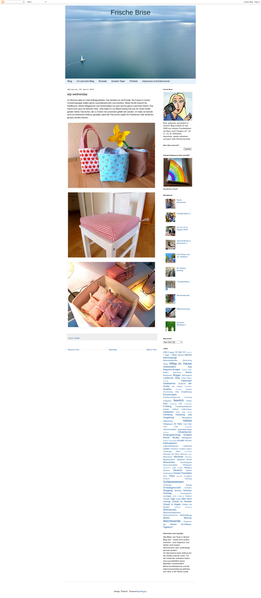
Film (165, 403)
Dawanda (182, 384)
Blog (70, 81)
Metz (190, 454)
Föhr (180, 404)
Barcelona (177, 372)
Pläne (172, 476)
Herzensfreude (183, 295)
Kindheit (188, 435)
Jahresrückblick (169, 429)
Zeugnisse (188, 521)
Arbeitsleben (169, 366)
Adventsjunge (170, 357)
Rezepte (103, 81)
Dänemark (186, 380)
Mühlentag (188, 457)
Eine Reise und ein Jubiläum (183, 255)
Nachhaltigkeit (186, 462)
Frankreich (188, 404)
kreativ (77, 338)
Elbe (177, 392)
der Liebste (177, 386)
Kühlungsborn (170, 443)
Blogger (177, 375)
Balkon (166, 372)
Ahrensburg (187, 360)
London (182, 449)
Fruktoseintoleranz (184, 406)
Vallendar (178, 507)
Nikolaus (188, 468)
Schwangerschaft (172, 487)
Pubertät (179, 476)
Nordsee (166, 470)
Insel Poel (170, 427)
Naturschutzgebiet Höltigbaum (177, 465)
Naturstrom (167, 468)
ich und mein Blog (85, 81)
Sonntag (167, 493)
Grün (178, 412)
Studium (188, 496)
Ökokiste (177, 470)
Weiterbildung (186, 515)
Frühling (167, 406)
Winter (166, 518)
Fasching (188, 397)
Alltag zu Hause (180, 363)
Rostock (166, 479)
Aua (190, 366)
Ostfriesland (168, 473)
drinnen (189, 389)
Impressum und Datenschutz (156, 81)
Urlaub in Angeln (172, 504)
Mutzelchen (169, 462)
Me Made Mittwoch (179, 454)
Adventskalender (170, 360)
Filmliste (134, 81)
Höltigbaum (168, 424)
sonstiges (167, 496)
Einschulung (168, 392)
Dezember (188, 386)
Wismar (188, 518)
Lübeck (189, 449)
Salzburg (188, 479)
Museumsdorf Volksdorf (174, 459)
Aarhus (181, 355)
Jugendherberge (184, 429)
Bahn (190, 369)
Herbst (187, 420)
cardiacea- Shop (171, 378)
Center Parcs (186, 378)
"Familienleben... (184, 282)
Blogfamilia (167, 375)
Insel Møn (187, 424)
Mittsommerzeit (183, 309)
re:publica (188, 476)
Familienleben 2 (183, 213)
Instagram (188, 427)
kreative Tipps (118, 81)
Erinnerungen (170, 394)
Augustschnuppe (171, 369)
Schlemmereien (173, 482)
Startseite (113, 350)
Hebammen (168, 421)
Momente (178, 456)
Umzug (166, 501)
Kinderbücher (185, 432)
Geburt (175, 409)
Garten (166, 409)
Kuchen (188, 440)
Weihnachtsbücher (170, 515)
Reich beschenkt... (182, 201)
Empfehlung (186, 392)
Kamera (165, 432)
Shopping (168, 490)
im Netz (178, 424)
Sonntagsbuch (186, 493)
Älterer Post (151, 350)
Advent (188, 355)
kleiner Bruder (171, 437)
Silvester (178, 490)
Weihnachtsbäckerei (172, 512)
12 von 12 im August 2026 (182, 228)
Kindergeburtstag (171, 435)
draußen (167, 389)
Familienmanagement (171, 397)
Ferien (189, 401)
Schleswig (167, 485)
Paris (165, 476)
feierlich (179, 400)
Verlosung (188, 507)
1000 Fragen (168, 352)
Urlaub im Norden (182, 501)
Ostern (189, 470)
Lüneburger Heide (171, 451)
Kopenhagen (173, 440)
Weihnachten (169, 509)
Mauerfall (166, 454)
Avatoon (184, 369)
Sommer (187, 490)
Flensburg (173, 404)
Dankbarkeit (169, 383)
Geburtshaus (187, 409)
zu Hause (170, 524)
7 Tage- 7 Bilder (170, 355)
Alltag (165, 364)
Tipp (172, 498)
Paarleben (186, 473)
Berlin (189, 372)
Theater (166, 499)
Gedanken (168, 412)
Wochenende (172, 521)
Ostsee (177, 473)
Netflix (174, 468)
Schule (189, 485)
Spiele (175, 496)
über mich (187, 498)
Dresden (179, 389)
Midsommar (167, 457)
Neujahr (180, 468)
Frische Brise (130, 12)
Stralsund (181, 496)
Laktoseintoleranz (170, 446)
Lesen (166, 448)
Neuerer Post (73, 350)
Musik (189, 459)
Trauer (178, 499)
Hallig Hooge (187, 412)
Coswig (165, 381)
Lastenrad (187, 446)
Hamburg (167, 414)
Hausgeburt (187, 417)
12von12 (189, 352)
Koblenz (165, 440)
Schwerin (188, 488)
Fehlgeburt (167, 401)
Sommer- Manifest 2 (181, 323)
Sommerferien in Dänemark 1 (184, 242)
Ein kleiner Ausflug (181, 269)
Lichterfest (174, 449)
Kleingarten (187, 438)
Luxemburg (188, 451)
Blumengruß (187, 375)
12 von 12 (180, 352)
